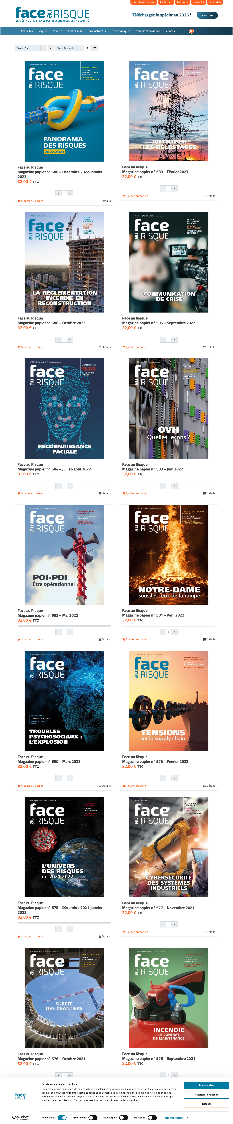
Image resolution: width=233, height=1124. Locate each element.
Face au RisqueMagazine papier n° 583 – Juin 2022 (152, 466)
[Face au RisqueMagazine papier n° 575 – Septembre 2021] (169, 998)
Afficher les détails (173, 1117)
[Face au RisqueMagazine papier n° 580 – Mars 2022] (64, 701)
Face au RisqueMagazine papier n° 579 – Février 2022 (155, 759)
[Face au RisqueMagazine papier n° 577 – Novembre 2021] (169, 847)
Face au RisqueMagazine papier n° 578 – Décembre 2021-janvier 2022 (60, 907)
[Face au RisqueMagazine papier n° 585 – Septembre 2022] (169, 262)
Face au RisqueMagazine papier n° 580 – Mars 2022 (49, 759)
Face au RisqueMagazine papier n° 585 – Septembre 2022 (158, 320)
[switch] (92, 1117)
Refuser (206, 1103)
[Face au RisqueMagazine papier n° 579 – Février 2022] (169, 701)
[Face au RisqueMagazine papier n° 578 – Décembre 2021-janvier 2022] (64, 847)
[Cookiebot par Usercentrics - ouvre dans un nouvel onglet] (20, 1117)
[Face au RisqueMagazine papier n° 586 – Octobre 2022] (64, 262)
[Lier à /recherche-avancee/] (191, 31)
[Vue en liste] (94, 48)
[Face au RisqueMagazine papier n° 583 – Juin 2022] (169, 408)
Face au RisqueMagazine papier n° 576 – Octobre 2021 (51, 1056)
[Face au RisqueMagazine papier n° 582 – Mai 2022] (64, 555)
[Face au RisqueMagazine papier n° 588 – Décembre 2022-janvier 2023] (64, 111)
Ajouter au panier (32, 201)
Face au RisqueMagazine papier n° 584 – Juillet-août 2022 (54, 466)
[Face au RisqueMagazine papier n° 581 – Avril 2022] (169, 555)
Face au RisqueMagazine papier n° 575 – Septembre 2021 (158, 1056)
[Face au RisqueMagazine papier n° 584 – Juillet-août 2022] (64, 408)
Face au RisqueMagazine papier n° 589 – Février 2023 (155, 169)
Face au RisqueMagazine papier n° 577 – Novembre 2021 (158, 905)
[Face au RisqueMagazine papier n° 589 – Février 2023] (169, 111)
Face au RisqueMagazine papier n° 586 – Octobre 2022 (51, 320)
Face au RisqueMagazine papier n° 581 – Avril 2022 (153, 613)
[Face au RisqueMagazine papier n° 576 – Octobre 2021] (64, 998)
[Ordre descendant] (51, 48)
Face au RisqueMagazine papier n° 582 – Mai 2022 (48, 613)
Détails (106, 201)
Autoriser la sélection (206, 1094)
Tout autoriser (206, 1085)
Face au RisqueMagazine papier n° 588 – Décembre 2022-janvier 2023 (60, 171)
